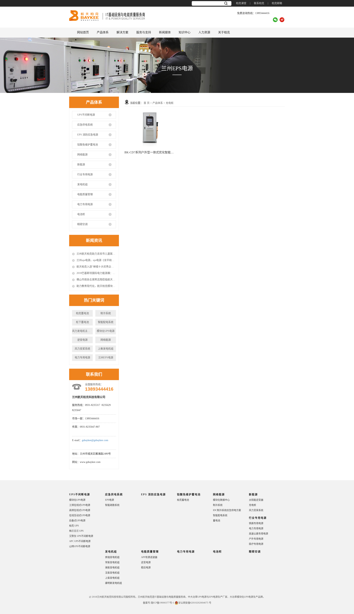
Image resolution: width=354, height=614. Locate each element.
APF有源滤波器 (149, 557)
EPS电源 (109, 499)
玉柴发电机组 (112, 572)
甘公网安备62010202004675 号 (194, 602)
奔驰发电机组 (112, 557)
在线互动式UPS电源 (79, 515)
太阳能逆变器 (256, 499)
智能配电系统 (105, 322)
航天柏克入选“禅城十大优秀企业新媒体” (96, 266)
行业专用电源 (85, 174)
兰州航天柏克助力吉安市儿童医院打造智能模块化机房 (96, 253)
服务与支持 (143, 32)
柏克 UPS (74, 525)
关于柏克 (224, 32)
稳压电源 (146, 567)
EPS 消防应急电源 (87, 134)
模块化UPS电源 (105, 331)
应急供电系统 (85, 124)
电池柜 (81, 214)
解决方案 (122, 32)
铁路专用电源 (256, 523)
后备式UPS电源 (77, 520)
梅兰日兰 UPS (76, 530)
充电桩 (169, 103)
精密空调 (82, 224)
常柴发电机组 (112, 562)
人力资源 (204, 32)
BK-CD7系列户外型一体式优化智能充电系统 (150, 152)
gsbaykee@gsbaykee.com (95, 440)
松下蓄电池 (82, 322)
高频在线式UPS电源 (79, 510)
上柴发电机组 (105, 348)
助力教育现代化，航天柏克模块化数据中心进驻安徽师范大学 (96, 286)
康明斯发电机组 (113, 583)
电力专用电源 (85, 204)
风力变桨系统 (82, 348)
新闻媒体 (165, 32)
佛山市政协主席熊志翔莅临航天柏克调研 (96, 279)
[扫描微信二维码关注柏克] (275, 19)
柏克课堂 (241, 3)
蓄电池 (216, 520)
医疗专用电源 (256, 543)
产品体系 (103, 32)
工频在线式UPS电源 (79, 505)
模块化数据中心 (221, 499)
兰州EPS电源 (105, 357)
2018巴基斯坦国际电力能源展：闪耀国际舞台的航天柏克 (96, 273)
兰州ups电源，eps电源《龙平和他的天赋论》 (96, 260)
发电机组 (82, 184)
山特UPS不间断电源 (79, 546)
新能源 (81, 164)
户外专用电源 (256, 538)
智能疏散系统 (112, 505)
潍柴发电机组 (112, 567)
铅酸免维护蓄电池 (87, 144)
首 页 (147, 103)
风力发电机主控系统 (82, 331)
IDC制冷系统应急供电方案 (227, 510)
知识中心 (184, 32)
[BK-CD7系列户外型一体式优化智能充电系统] (150, 128)
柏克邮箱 (277, 3)
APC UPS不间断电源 (80, 541)
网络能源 (82, 154)
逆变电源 (82, 339)
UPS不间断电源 (86, 114)
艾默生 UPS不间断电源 (81, 536)
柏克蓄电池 (82, 313)
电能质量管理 (85, 194)
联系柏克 (259, 3)
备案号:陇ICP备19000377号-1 (158, 602)
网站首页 (83, 32)
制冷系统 (105, 313)
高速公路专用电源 (258, 533)
